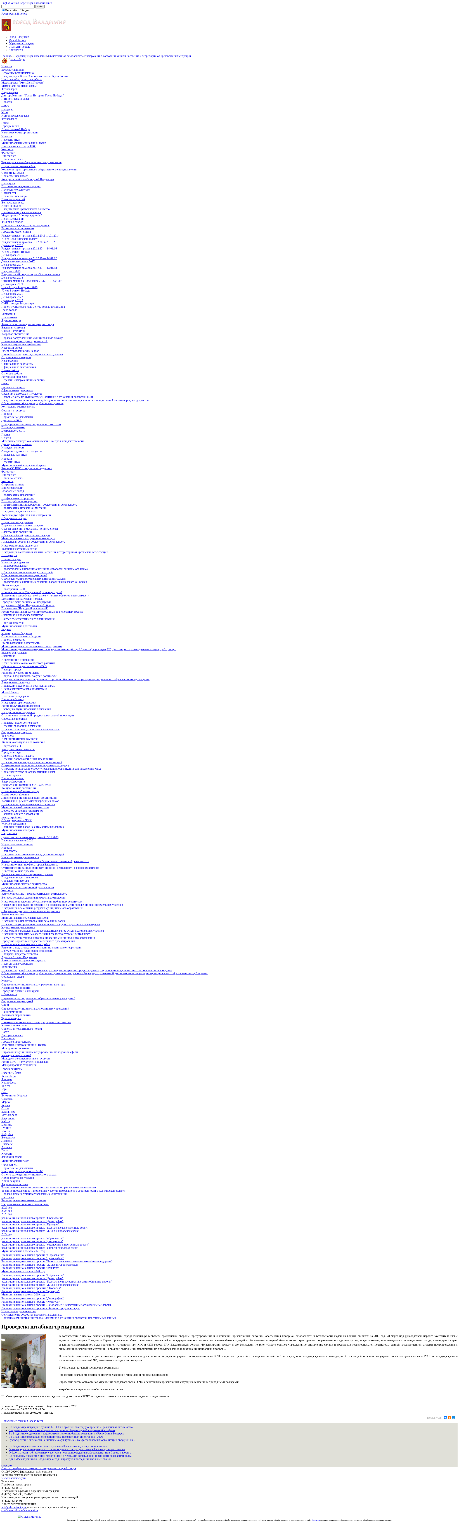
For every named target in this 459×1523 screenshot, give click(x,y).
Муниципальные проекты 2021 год (23, 1251)
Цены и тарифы (11, 775)
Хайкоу (5, 1121)
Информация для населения (30, 55)
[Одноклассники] (449, 1417)
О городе (7, 109)
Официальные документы (17, 363)
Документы (16, 49)
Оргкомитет (8, 192)
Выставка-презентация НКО (18, 146)
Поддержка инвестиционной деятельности (27, 887)
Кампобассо (8, 1082)
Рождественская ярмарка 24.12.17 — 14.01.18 (29, 267)
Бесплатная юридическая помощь (21, 598)
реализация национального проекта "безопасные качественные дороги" (45, 1244)
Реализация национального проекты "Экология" (31, 1288)
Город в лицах (10, 126)
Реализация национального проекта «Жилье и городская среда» (40, 1308)
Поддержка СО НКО (14, 454)
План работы (9, 850)
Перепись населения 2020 (17, 840)
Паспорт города (11, 669)
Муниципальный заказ (15, 1160)
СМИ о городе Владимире (17, 303)
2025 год (6, 1207)
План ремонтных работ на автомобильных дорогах (32, 826)
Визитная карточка (13, 327)
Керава (5, 1105)
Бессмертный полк (12, 69)
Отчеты (6, 437)
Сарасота (7, 1098)
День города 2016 (12, 254)
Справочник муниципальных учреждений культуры (33, 984)
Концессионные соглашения (18, 788)
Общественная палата (14, 175)
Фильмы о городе (12, 221)
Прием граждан (11, 559)
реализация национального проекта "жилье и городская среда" (40, 1247)
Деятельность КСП (13, 430)
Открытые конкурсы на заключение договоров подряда (35, 765)
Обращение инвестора (15, 880)
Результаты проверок (14, 376)
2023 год (6, 1214)
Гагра (4, 1150)
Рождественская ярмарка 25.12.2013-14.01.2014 (30, 235)
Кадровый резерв (12, 347)
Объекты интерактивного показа (21, 1028)
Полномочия (9, 317)
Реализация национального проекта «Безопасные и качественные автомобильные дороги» (56, 1304)
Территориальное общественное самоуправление (31, 162)
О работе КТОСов (12, 172)
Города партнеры (11, 1068)
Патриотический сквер (15, 98)
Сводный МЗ (9, 1164)
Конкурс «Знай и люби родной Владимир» (27, 179)
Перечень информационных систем (23, 379)
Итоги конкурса (11, 205)
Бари (4, 1089)
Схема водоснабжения (15, 794)
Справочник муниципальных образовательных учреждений (38, 998)
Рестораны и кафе (12, 1035)
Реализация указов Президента (20, 672)
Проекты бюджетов (13, 639)
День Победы (17, 59)
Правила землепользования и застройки (25, 944)
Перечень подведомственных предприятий (27, 758)
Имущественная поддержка (18, 712)
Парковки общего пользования (20, 813)
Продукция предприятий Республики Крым (28, 685)
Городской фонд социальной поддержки (26, 601)
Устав (4, 112)
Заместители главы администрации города (27, 324)
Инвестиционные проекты (17, 870)
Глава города (9, 309)
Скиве (5, 1108)
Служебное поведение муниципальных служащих (32, 354)
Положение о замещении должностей (24, 341)
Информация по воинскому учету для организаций (32, 854)
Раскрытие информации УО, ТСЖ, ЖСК (26, 784)
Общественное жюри (14, 196)
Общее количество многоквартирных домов (28, 771)
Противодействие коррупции (19, 501)
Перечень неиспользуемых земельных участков (30, 729)
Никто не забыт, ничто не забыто (21, 79)
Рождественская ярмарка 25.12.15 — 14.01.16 (29, 248)
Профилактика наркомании (18, 494)
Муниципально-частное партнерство (24, 883)
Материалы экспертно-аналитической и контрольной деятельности (42, 441)
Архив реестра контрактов (17, 1177)
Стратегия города (19, 46)
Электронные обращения (16, 531)
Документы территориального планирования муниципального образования (48, 937)
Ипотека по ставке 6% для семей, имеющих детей (31, 592)
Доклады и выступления (16, 444)
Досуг (5, 1031)
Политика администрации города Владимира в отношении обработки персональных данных (58, 1317)
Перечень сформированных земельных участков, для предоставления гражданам (50, 924)
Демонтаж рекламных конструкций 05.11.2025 (29, 837)
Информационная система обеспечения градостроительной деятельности (46, 933)
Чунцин (6, 1127)
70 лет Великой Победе (15, 129)
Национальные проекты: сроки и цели (25, 1204)
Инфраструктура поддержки (18, 702)
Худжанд (6, 1153)
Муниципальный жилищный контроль (25, 807)
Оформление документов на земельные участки (30, 911)
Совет (5, 383)
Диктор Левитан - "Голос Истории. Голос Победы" (32, 95)
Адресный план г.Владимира (19, 957)
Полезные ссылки (12, 159)
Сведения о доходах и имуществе (21, 393)
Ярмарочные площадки (15, 682)
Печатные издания (12, 218)
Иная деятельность (12, 447)
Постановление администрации (21, 186)
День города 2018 (12, 277)
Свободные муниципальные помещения (26, 708)
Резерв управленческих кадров (20, 350)
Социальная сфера (12, 976)
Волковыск (8, 1137)
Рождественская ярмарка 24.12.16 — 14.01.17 (29, 258)
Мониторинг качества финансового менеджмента (31, 646)
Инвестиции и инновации (17, 659)
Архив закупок (10, 1180)
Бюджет (6, 629)
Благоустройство (11, 817)
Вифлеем (7, 1143)
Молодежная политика (15, 1048)
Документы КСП (11, 420)
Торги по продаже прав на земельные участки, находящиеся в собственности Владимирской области (63, 1190)
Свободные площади (14, 718)
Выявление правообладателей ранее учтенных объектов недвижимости (45, 595)
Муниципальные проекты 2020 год (23, 1271)
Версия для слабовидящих (36, 2)
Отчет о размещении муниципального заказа (28, 1174)
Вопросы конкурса (12, 202)
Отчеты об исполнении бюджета (21, 636)
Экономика (8, 655)
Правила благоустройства (17, 963)
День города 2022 (12, 296)
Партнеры (7, 1197)
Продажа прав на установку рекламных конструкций (34, 1193)
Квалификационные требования (21, 344)
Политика (316, 1520)
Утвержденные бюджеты (16, 633)
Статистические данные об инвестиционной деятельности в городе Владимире (50, 867)
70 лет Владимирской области (19, 238)
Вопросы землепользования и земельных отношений (33, 897)
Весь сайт (11, 10)
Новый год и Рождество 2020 (19, 287)
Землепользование (12, 914)
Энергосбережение (13, 781)
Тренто (5, 1085)
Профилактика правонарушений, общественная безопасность (39, 504)
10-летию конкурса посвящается (21, 212)
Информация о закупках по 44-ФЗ (22, 1171)
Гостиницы (8, 1038)
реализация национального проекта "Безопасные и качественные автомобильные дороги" (56, 1281)
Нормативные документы (17, 416)
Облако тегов (35, 1420)
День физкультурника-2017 (18, 261)
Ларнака (6, 1140)
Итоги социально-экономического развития (28, 663)
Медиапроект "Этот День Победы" (22, 82)
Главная (6, 55)
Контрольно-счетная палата (18, 406)
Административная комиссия (19, 738)
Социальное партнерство (16, 732)
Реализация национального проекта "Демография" (32, 1258)
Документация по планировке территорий (27, 950)
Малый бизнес (17, 40)
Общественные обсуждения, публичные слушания (32, 403)
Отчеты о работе (11, 373)
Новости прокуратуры (15, 562)
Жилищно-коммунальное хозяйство (23, 742)
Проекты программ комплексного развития (28, 804)
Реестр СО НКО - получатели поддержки (26, 468)
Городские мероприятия (16, 231)
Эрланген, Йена (11, 1072)
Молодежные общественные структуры (25, 1058)
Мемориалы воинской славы (19, 85)
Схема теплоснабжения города (20, 791)
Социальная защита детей (17, 1001)
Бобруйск (7, 1134)
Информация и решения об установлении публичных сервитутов (41, 901)
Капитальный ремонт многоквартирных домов (30, 800)
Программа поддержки (15, 696)
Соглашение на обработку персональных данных (31, 1314)
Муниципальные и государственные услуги (28, 538)
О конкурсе (8, 183)
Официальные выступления (18, 367)
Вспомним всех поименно (17, 72)
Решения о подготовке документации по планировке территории (41, 947)
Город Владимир (19, 36)
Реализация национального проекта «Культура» (30, 1301)
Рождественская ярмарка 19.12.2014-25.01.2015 (30, 242)
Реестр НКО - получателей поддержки (25, 1061)
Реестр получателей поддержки (20, 705)
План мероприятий (13, 199)
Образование (9, 994)
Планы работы (10, 370)
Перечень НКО (10, 139)
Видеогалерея (9, 92)
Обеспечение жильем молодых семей (24, 575)
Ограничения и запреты (16, 357)
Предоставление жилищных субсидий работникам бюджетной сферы (44, 581)
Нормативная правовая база (18, 166)
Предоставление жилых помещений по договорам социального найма (44, 568)
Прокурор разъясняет (14, 565)
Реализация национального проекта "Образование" (33, 1254)
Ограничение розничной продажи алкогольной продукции (37, 715)
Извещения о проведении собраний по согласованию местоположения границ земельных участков (62, 904)
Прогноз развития (12, 622)
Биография (8, 313)
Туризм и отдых (11, 1018)
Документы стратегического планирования (28, 618)
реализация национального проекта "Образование (32, 1217)
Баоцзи (5, 1131)
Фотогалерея (9, 89)
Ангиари (6, 1079)
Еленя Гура (8, 1111)
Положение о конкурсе (15, 189)
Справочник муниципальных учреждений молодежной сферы (39, 1052)
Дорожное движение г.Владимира (22, 810)
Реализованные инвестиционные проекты (27, 874)
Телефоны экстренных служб (19, 548)
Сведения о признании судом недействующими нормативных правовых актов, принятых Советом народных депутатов (75, 400)
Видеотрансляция (12, 487)
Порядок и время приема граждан (22, 525)
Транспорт (7, 735)
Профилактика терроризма (17, 498)
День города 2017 (12, 264)
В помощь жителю (12, 778)
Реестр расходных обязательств (20, 642)
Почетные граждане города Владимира (25, 225)
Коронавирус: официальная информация (26, 515)
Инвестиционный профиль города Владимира (29, 864)
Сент (4, 1092)
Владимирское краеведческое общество (25, 208)
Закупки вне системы (14, 1184)
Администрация (11, 320)
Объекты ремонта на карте (17, 755)
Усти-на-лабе (9, 1114)
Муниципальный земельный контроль (24, 917)
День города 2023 (12, 300)
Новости (6, 66)
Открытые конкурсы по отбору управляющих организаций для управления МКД (51, 768)
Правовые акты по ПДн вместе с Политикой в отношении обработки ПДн (47, 396)
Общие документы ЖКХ (16, 820)
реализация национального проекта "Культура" (30, 1224)
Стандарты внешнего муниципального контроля (31, 424)
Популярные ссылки (14, 1420)
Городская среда (11, 752)
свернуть (6, 1465)
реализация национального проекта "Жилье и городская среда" (40, 1230)
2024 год (6, 1210)
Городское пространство (16, 1041)
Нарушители (9, 833)
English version (10, 2)
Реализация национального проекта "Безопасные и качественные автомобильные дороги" (56, 1261)
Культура (6, 980)
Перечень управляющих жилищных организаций (31, 762)
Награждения (9, 360)
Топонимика (9, 966)
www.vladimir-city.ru (13, 1478)
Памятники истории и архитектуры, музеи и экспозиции (36, 1022)
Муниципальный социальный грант (23, 142)
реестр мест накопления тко (18, 749)
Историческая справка (15, 115)
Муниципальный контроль (17, 830)
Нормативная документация (18, 1311)
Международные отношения (18, 1064)
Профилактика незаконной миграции (24, 507)
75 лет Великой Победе (15, 290)
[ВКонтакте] (445, 1417)
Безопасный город (12, 490)
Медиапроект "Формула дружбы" (21, 215)
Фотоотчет (8, 152)
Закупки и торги (11, 1156)
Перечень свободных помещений (21, 725)
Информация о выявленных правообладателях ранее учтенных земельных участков (52, 930)
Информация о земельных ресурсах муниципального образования (41, 907)
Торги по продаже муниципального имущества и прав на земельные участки (48, 1187)
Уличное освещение (13, 823)
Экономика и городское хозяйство (22, 614)
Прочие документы (13, 427)
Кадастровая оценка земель (18, 927)
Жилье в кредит (11, 585)
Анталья (6, 1147)
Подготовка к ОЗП (13, 745)
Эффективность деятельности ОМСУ (24, 666)
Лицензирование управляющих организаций (29, 797)
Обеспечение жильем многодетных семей (27, 572)
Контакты (7, 149)
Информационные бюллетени (19, 545)
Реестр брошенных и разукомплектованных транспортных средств (42, 611)
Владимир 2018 (10, 271)
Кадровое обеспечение (15, 333)
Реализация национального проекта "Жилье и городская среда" (40, 1264)
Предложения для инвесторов (19, 877)
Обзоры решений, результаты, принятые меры (29, 528)
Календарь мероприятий (16, 987)
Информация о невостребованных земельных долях (33, 920)
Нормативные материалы (17, 844)
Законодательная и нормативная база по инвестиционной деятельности (45, 861)
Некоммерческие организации (20, 132)
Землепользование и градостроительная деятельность (34, 893)
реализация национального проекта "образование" (32, 1238)
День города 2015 (12, 245)
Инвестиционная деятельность (20, 857)
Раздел (26, 10)
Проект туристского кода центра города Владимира (33, 306)
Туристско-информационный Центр (23, 1044)
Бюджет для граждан (14, 652)
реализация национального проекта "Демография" (32, 1221)
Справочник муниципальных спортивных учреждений (35, 1008)
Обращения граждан (21, 43)
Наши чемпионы (11, 1011)
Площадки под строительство (19, 722)
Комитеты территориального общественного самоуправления (39, 169)
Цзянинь (6, 1124)
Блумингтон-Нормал (14, 1095)
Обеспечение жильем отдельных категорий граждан (33, 578)
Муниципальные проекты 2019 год (23, 1294)
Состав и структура (13, 330)
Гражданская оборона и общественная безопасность (33, 541)
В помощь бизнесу (12, 699)
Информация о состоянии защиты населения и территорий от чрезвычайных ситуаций (137, 55)
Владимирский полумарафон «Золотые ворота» (30, 274)
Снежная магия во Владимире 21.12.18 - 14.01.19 (31, 280)
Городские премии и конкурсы (20, 990)
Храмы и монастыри (14, 1025)
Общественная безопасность (65, 55)
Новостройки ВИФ (13, 589)
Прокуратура (9, 555)
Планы (5, 434)
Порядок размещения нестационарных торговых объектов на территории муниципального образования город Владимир (75, 679)
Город (5, 105)
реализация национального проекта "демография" (32, 1241)
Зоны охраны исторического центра (23, 960)
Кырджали (8, 1118)
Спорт (5, 1004)
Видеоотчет (8, 155)
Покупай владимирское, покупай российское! (29, 675)
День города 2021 (12, 293)
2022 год (6, 1234)
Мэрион (6, 1101)
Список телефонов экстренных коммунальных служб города (38, 1468)
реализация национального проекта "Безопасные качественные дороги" (45, 1227)
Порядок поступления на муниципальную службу (32, 337)
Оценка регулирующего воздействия (24, 688)
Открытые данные (12, 484)
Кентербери (8, 1076)
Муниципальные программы (19, 626)
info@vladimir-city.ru (13, 1507)
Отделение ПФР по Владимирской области (28, 605)
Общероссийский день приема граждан (25, 535)
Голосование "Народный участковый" (24, 608)
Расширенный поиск (14, 13)
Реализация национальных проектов (23, 1200)
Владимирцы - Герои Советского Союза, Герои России (34, 76)
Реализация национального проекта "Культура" (30, 1267)
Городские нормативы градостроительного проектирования (38, 941)
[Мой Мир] (453, 1417)
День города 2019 (12, 284)
